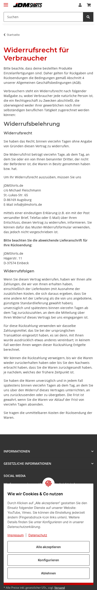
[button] (80, 5)
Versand (59, 588)
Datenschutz (37, 535)
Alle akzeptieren (48, 547)
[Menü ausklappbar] (6, 3)
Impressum (15, 535)
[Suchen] (88, 17)
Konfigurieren (48, 560)
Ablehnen (48, 573)
